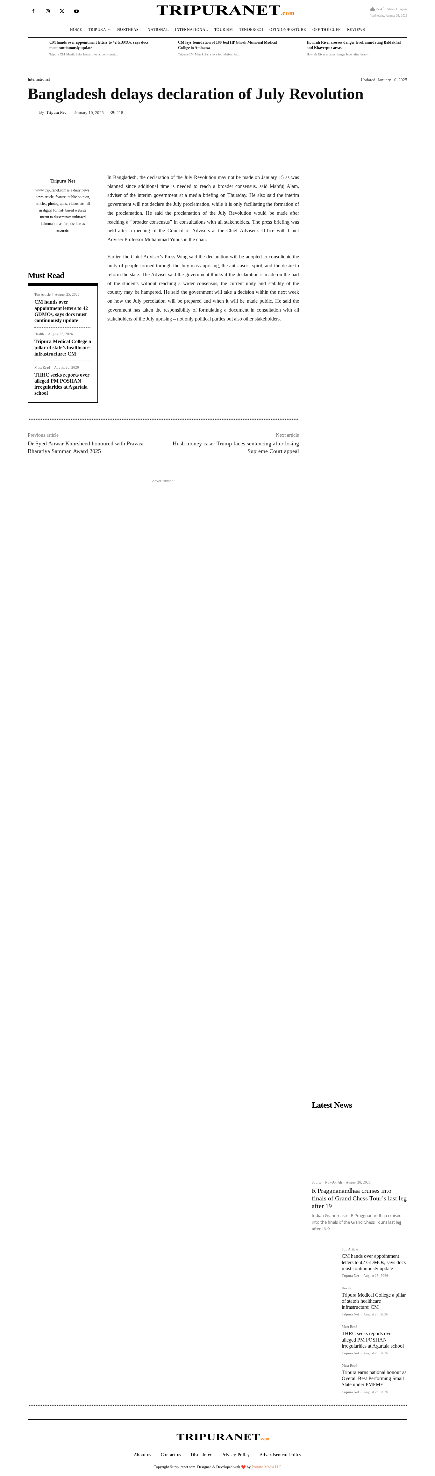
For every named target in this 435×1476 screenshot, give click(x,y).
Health (39, 334)
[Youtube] (76, 11)
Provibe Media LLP (267, 1467)
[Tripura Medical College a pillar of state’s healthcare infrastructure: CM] (324, 1298)
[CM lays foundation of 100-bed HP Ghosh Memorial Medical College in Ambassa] (165, 48)
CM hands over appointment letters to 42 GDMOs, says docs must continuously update (374, 1262)
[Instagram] (47, 11)
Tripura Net (56, 112)
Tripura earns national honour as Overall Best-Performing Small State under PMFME (374, 1378)
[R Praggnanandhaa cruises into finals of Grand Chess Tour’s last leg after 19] (359, 1144)
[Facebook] (33, 11)
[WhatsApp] (179, 349)
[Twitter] (62, 11)
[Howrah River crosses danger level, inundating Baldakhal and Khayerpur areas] (294, 48)
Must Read (42, 367)
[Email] (194, 349)
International (39, 79)
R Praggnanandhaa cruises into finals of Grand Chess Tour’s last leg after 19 (359, 1198)
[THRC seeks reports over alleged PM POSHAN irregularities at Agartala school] (324, 1337)
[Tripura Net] (33, 112)
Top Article (42, 294)
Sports (316, 1182)
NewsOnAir (333, 1182)
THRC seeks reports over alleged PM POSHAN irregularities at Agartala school (373, 1339)
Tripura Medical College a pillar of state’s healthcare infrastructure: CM (62, 347)
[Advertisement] (163, 528)
